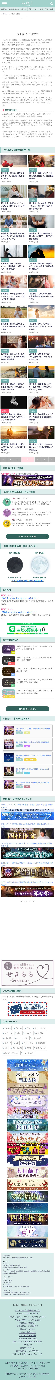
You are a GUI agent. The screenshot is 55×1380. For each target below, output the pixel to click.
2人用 (19, 746)
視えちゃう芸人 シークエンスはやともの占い (27, 1316)
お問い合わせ (11, 1362)
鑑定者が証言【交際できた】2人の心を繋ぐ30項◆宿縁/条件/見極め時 (32, 743)
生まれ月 (28, 1033)
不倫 (27, 787)
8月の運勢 (39, 1033)
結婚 (41, 9)
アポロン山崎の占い (27, 1332)
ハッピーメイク (21, 1038)
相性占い (23, 9)
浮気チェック (41, 1048)
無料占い (4, 9)
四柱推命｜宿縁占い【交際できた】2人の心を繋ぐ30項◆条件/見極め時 (41, 266)
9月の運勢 (8, 1038)
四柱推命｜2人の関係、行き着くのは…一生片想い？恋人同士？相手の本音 (41, 206)
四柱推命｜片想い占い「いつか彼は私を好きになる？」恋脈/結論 (12, 206)
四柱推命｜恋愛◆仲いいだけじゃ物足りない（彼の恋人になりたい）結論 (40, 387)
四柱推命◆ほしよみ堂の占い (27, 1350)
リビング (7, 1043)
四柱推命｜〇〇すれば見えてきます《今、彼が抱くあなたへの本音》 (12, 176)
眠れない (19, 1028)
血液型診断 (42, 1043)
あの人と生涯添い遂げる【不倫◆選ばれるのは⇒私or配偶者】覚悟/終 (32, 783)
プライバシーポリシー (39, 1362)
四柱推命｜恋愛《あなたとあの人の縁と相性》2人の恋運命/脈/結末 (41, 176)
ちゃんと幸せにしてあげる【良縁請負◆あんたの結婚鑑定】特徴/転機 (33, 729)
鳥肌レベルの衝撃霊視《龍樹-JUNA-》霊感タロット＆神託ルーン (26, 616)
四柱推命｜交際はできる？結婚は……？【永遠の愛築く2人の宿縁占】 (41, 447)
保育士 (29, 1048)
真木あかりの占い (27, 1329)
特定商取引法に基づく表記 (32, 1365)
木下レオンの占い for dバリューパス (27, 1353)
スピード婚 (8, 1033)
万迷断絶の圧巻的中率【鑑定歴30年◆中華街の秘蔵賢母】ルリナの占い (27, 602)
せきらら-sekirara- (41, 1373)
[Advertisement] (27, 929)
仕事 (46, 9)
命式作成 (7, 1028)
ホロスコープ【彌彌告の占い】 (27, 1310)
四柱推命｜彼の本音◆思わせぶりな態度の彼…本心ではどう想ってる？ (40, 357)
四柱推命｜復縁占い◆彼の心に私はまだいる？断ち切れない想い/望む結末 (12, 387)
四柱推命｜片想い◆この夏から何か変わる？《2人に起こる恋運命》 (13, 447)
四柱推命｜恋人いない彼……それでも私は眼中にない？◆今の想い (40, 326)
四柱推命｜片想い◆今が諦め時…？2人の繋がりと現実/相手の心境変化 (41, 236)
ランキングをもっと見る (27, 536)
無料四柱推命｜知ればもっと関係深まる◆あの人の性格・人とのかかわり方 (12, 417)
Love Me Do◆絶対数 (27, 1335)
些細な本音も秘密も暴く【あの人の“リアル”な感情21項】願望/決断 (33, 756)
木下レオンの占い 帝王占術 (27, 1313)
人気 (28, 1028)
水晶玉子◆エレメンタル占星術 (27, 1319)
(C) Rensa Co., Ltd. (27, 1376)
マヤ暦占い (27, 1344)
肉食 (6, 1048)
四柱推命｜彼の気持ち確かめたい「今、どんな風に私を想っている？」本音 (12, 236)
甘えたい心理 (36, 1038)
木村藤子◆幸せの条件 (27, 1338)
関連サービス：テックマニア (19, 1373)
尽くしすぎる (28, 1043)
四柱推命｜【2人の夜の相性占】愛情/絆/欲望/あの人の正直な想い (41, 296)
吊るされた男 (17, 1048)
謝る (18, 1033)
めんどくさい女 (40, 1028)
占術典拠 (14, 1365)
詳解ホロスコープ (27, 1347)
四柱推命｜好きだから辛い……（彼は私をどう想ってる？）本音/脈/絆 (12, 266)
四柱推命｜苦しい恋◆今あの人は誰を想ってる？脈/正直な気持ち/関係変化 (13, 357)
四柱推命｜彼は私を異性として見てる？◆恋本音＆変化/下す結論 (13, 326)
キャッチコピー (28, 1053)
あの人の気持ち (14, 9)
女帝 (17, 1043)
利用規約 (23, 1362)
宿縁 (27, 746)
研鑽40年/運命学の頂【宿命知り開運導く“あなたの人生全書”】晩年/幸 (32, 770)
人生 (36, 9)
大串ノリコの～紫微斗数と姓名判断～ (27, 1341)
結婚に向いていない (11, 1053)
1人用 (19, 733)
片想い (31, 9)
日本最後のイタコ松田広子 (27, 1325)
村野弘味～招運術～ (27, 1322)
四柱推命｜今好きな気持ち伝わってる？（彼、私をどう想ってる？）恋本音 (12, 296)
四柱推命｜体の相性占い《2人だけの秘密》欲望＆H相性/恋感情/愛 (41, 417)
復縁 (51, 9)
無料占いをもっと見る (27, 709)
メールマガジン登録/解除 (27, 1368)
